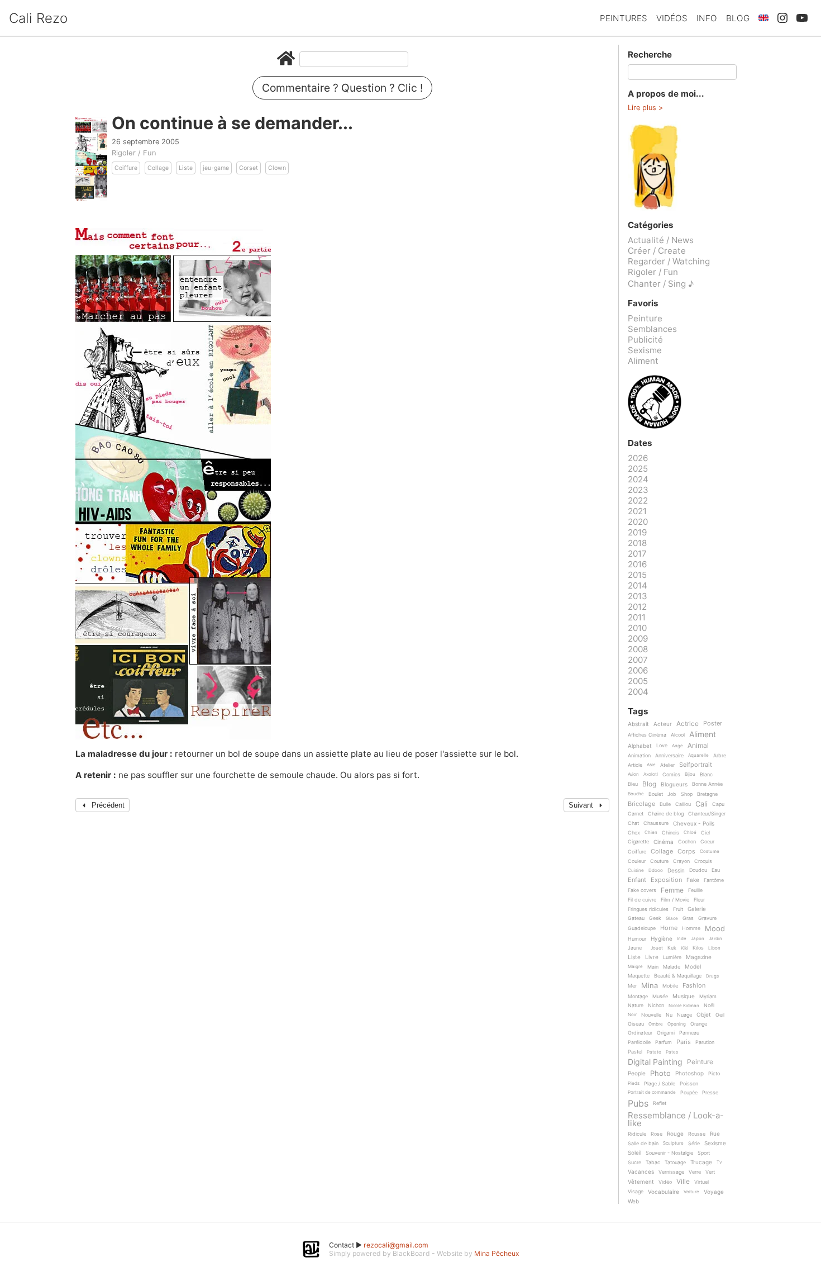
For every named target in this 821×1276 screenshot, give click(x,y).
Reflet (659, 1103)
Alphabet (640, 745)
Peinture (645, 318)
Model (693, 966)
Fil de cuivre (642, 900)
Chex (634, 833)
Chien (651, 832)
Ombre (655, 1024)
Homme (691, 928)
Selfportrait (695, 765)
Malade (671, 967)
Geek (655, 918)
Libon (714, 948)
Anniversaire (669, 755)
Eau (716, 870)
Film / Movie (675, 900)
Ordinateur (640, 1033)
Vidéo (665, 1182)
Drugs (712, 976)
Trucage (701, 1162)
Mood (715, 929)
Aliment (643, 360)
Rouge (675, 1133)
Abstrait (638, 724)
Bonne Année (707, 784)
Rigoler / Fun (134, 152)
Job (671, 794)
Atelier (667, 765)
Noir (632, 1015)
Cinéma (663, 842)
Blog (738, 18)
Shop (687, 794)
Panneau (689, 1033)
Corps (686, 852)
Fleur (699, 900)
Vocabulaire (663, 1191)
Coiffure (125, 168)
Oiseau (636, 1024)
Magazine (699, 957)
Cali (701, 804)
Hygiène (661, 938)
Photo (660, 1073)
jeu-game (216, 168)
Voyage (714, 1191)
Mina (649, 986)
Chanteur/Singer (706, 814)
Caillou (683, 804)
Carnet (635, 814)
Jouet (657, 948)
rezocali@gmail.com (396, 1245)
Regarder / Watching (669, 261)
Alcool (678, 735)
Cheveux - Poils (693, 823)
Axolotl (650, 774)
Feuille (695, 890)
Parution (704, 1042)
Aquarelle (698, 755)
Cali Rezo (38, 18)
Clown (277, 168)
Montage (638, 996)
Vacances (641, 1171)
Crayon (681, 861)
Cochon (687, 841)
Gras (688, 918)
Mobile (670, 986)
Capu (718, 804)
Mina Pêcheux (496, 1253)
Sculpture (673, 1143)
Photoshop (689, 1073)
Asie (651, 765)
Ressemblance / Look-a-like (676, 1119)
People (637, 1073)
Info (706, 18)
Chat (633, 823)
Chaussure (656, 823)
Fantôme (714, 880)
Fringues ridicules (648, 909)
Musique (683, 996)
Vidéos (672, 18)
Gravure (707, 918)
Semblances (652, 329)
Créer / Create (657, 250)
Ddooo (655, 870)
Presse (710, 1092)
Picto (714, 1073)
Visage (635, 1191)
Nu (669, 1015)
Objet (703, 1014)
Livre (651, 957)
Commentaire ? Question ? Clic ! (342, 87)
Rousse (696, 1134)
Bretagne (707, 794)
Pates (672, 1052)
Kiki (684, 948)
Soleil (634, 1152)
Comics (671, 774)
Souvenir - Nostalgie (669, 1153)
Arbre (719, 755)
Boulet (655, 794)
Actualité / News (661, 240)
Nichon (656, 1005)
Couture (659, 861)
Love (661, 745)
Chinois (670, 833)
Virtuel (701, 1182)
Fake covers (642, 890)
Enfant (637, 880)
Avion (633, 774)
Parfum (663, 1042)
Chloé (690, 832)
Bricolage (641, 804)
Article (635, 765)
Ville (683, 1182)
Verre (695, 1172)
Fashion (693, 986)
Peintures (623, 18)
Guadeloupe (642, 928)
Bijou (690, 774)
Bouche (636, 794)
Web (633, 1201)
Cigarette (638, 841)
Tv (719, 1162)
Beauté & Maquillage (677, 976)
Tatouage (675, 1162)
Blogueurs (674, 784)
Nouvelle (651, 1015)
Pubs (638, 1103)
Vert (710, 1172)
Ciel (705, 833)
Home (668, 928)
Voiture (691, 1192)
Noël (709, 1005)
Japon (697, 939)
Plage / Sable (659, 1083)
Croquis (703, 861)
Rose (656, 1134)
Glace (672, 919)
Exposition (666, 880)
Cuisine (636, 870)
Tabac (653, 1162)
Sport (704, 1153)
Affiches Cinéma (647, 735)
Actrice (687, 724)
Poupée (689, 1092)
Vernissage (671, 1172)
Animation (639, 755)
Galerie (697, 909)
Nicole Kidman (684, 1006)
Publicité (645, 339)
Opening (676, 1024)
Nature (635, 1005)
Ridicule (637, 1134)
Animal (698, 746)
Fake (692, 880)
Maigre (635, 967)
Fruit (678, 909)
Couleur (637, 861)
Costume (709, 851)
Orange (698, 1024)
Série (694, 1143)
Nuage (684, 1015)
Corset (248, 168)
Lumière (672, 957)
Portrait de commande (652, 1092)
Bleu (633, 784)
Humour (637, 939)
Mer (632, 986)
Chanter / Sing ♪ (661, 283)
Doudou (698, 870)
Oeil (719, 1015)
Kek (671, 948)
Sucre (634, 1162)
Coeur (707, 841)
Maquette (639, 976)
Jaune (635, 948)
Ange (677, 746)
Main (652, 967)
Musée (660, 996)
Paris (683, 1042)
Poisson (689, 1083)
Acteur (662, 724)
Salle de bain (643, 1143)
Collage (158, 168)
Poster (712, 724)
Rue (715, 1133)
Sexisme (645, 350)
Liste (186, 168)
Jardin (715, 939)
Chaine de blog (666, 814)
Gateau (636, 918)
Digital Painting (655, 1062)
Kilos (698, 948)
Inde (681, 939)
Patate (654, 1052)
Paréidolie (639, 1042)
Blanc (706, 774)
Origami (666, 1033)
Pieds (633, 1083)
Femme (672, 891)
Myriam (708, 996)
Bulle (665, 804)
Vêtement (641, 1181)
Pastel (635, 1052)
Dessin (676, 870)
